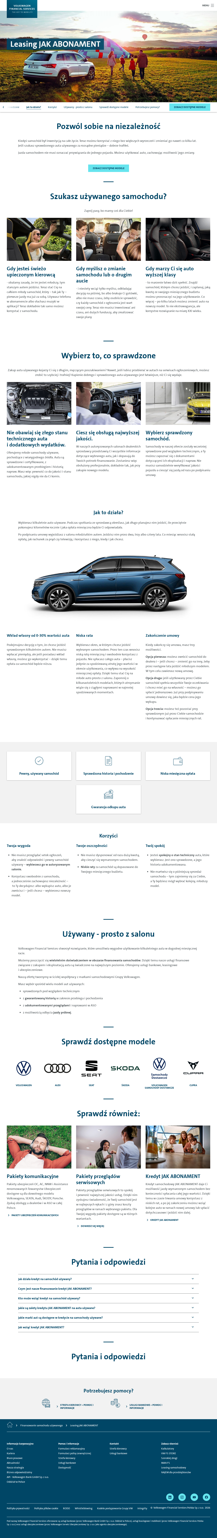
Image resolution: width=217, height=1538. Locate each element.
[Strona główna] (10, 1425)
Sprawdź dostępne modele (114, 107)
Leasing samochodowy (173, 1467)
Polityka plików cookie (46, 1508)
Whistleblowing (83, 1508)
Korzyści (52, 107)
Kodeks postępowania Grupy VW (115, 1508)
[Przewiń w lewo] (3, 107)
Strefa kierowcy (66, 1458)
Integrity (142, 1508)
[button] (45, 1279)
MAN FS (165, 1463)
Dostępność (64, 1467)
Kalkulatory (167, 1448)
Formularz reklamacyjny (71, 1448)
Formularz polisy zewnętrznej (74, 1453)
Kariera (11, 1453)
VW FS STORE (168, 1453)
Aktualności (13, 1463)
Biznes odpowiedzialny (19, 1472)
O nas (10, 1448)
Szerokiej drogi (169, 1458)
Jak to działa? (33, 107)
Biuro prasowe (15, 1458)
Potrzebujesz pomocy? (147, 107)
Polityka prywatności (18, 1508)
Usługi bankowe (67, 1463)
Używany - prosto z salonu (78, 107)
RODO (66, 1508)
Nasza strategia (15, 1467)
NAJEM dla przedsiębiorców (176, 1472)
